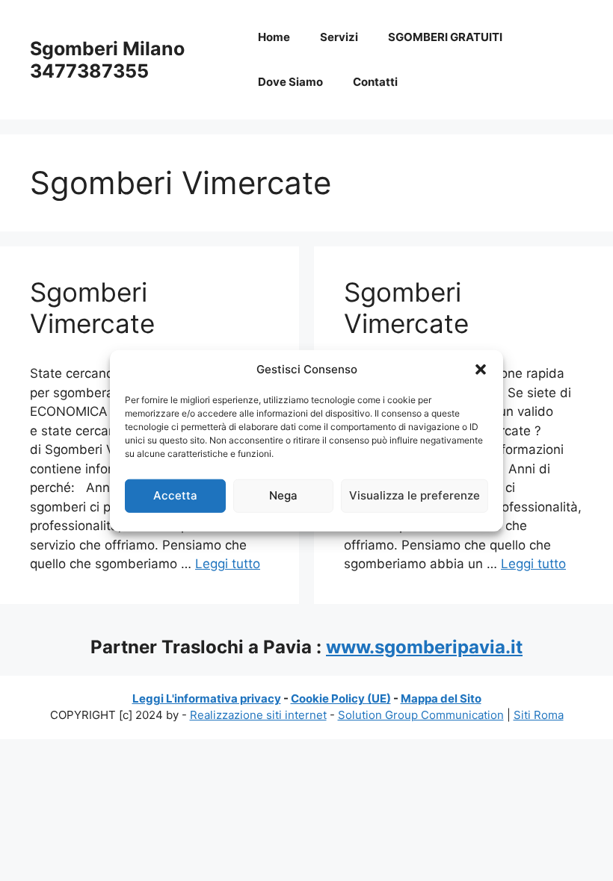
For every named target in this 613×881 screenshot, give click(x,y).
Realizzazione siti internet (258, 715)
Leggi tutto (227, 563)
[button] (480, 369)
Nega (283, 495)
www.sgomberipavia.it (424, 647)
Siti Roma (539, 715)
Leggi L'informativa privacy (206, 698)
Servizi (339, 37)
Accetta (175, 495)
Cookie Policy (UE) (341, 698)
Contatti (375, 82)
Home (274, 37)
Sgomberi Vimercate (92, 307)
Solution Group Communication (421, 715)
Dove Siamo (290, 82)
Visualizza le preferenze (414, 495)
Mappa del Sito (441, 698)
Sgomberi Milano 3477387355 (107, 59)
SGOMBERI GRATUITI (445, 37)
